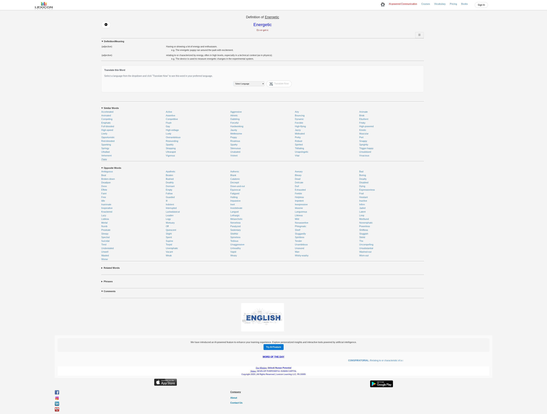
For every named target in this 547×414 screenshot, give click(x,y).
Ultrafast (105, 152)
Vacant (169, 252)
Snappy (363, 141)
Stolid (362, 237)
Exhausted (300, 190)
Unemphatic (172, 248)
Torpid (169, 244)
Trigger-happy (366, 148)
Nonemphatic (366, 223)
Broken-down (108, 179)
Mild (297, 219)
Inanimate (106, 204)
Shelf (297, 230)
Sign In (481, 5)
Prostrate (105, 230)
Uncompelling (366, 244)
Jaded (362, 208)
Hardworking (236, 126)
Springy (105, 148)
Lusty (168, 133)
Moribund (364, 219)
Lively (104, 133)
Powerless (364, 226)
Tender (298, 241)
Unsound (299, 248)
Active (169, 112)
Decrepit (234, 182)
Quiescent (171, 230)
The (361, 241)
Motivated (300, 133)
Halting (234, 197)
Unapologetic (301, 152)
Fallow (169, 193)
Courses (425, 4)
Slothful (234, 234)
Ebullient (363, 119)
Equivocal (235, 190)
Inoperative (107, 208)
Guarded (170, 197)
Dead (297, 179)
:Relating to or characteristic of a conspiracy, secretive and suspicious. (385, 360)
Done (104, 186)
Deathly (170, 182)
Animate (363, 112)
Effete (104, 190)
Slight (169, 234)
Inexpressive (301, 204)
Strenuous (235, 148)
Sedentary (235, 230)
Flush (169, 123)
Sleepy (104, 234)
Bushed (170, 179)
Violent (233, 155)
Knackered (106, 212)
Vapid (233, 252)
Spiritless (299, 237)
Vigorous (170, 155)
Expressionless (367, 190)
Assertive (170, 115)
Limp (361, 215)
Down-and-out (237, 186)
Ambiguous (107, 171)
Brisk (361, 115)
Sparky (233, 144)
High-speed (107, 130)
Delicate (299, 182)
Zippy (104, 159)
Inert (232, 204)
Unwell (104, 252)
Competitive (172, 119)
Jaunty (233, 130)
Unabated (235, 152)
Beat (103, 175)
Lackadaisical (173, 212)
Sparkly (170, 144)
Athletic (234, 115)
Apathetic (170, 171)
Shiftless (363, 230)
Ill (167, 201)
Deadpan (106, 182)
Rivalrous (235, 141)
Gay (168, 126)
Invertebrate (236, 208)
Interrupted (171, 208)
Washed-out (365, 252)
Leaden (170, 215)
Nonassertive (301, 223)
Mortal (104, 223)
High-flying (300, 126)
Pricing (453, 4)
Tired (103, 244)
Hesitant (363, 197)
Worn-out (364, 255)
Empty (169, 190)
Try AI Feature (273, 347)
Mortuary (170, 223)
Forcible (299, 123)
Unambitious (301, 244)
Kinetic (362, 130)
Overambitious (173, 137)
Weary (233, 255)
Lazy (103, 215)
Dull (297, 186)
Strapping (171, 148)
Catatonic (235, 179)
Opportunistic (108, 137)
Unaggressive (237, 244)
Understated (107, 248)
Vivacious (364, 155)
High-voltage (172, 130)
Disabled (363, 182)
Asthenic (234, 171)
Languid (234, 212)
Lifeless (299, 215)
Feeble (298, 193)
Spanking (106, 144)
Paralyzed (235, 226)
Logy (168, 219)
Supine (169, 241)
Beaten (169, 175)
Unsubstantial (366, 248)
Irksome (299, 208)
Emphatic (106, 123)
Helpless (299, 197)
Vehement (106, 155)
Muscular (364, 133)
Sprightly (363, 144)
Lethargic (235, 215)
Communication (403, 4)
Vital (297, 155)
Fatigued (234, 193)
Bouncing (300, 115)
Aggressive (236, 112)
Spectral (105, 237)
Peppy (233, 137)
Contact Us (236, 403)
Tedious (234, 241)
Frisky (362, 123)
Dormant (170, 186)
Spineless (235, 237)
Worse (104, 259)
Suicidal (105, 241)
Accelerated (107, 112)
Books (464, 4)
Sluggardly (300, 234)
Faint (103, 193)
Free (103, 197)
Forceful (234, 123)
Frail (361, 193)
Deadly (363, 179)
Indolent (170, 204)
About (233, 398)
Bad (361, 171)
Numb (104, 226)
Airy (297, 112)
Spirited (299, 144)
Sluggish (363, 234)
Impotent (299, 201)
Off (167, 226)
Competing (106, 119)
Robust (298, 141)
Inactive (363, 201)
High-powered (366, 126)
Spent (169, 237)
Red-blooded (108, 141)
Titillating (299, 148)
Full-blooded (107, 126)
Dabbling (235, 119)
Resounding (172, 141)
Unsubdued (365, 152)
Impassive (235, 201)
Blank (233, 175)
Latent (362, 212)
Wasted (105, 255)
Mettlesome (236, 133)
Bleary (298, 175)
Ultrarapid (171, 152)
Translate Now (281, 83)
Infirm (362, 204)
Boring (362, 175)
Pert (361, 137)
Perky (298, 137)
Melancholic (236, 219)
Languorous (301, 212)
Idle (103, 201)
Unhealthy (235, 248)
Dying (362, 186)
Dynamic (299, 119)
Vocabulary (440, 4)
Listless (105, 219)
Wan (297, 252)
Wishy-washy (301, 255)
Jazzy (298, 130)
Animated (106, 115)
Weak (169, 255)
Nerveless (235, 223)
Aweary (299, 171)
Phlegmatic (300, 226)
